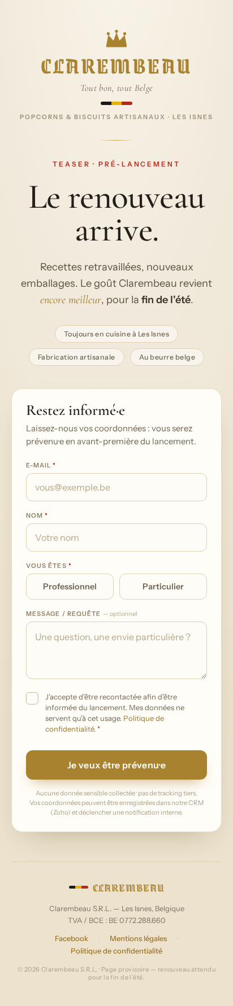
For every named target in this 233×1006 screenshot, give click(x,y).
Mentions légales (138, 938)
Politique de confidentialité (116, 950)
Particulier (163, 586)
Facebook (71, 938)
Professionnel (70, 586)
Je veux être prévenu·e (116, 765)
